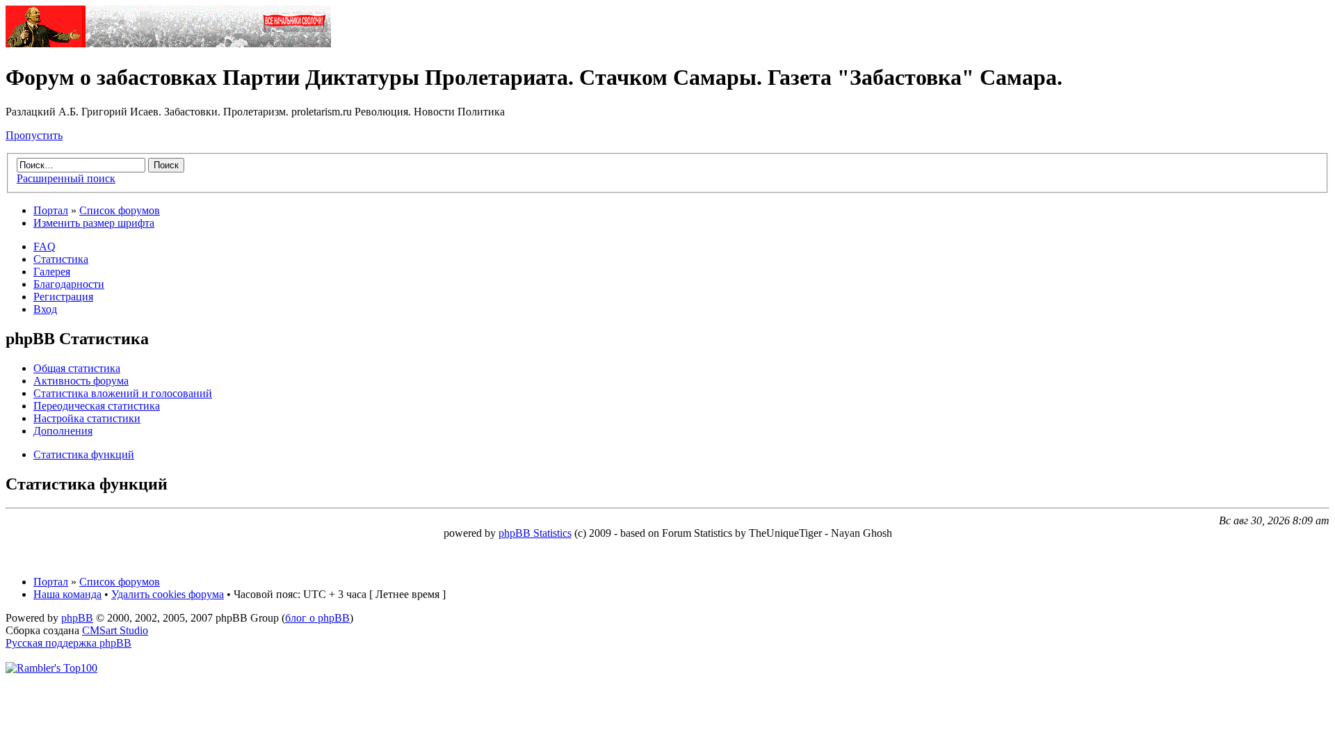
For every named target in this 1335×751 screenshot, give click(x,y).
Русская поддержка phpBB (68, 643)
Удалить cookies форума (167, 594)
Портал (50, 210)
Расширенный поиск (66, 178)
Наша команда (67, 594)
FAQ (44, 246)
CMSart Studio (115, 630)
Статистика (60, 259)
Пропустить (34, 135)
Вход (45, 309)
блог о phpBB (317, 618)
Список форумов (119, 210)
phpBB (77, 618)
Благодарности (68, 284)
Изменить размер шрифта (93, 223)
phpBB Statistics (535, 533)
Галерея (51, 271)
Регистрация (63, 296)
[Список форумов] (168, 43)
